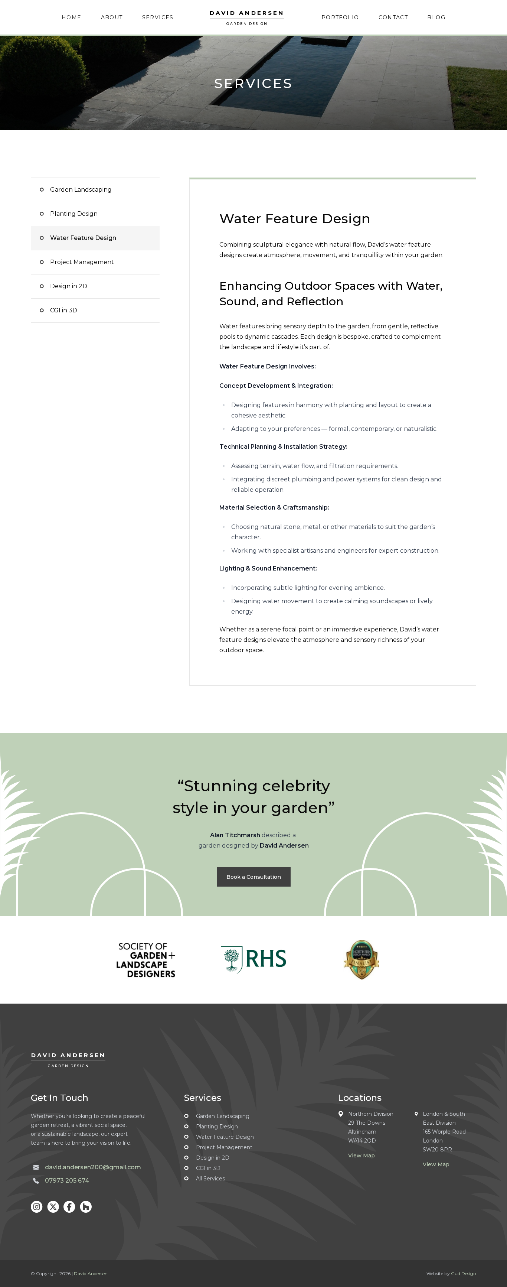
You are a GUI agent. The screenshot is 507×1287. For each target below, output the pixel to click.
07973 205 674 (67, 1180)
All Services (210, 1178)
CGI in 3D (63, 310)
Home (72, 17)
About (112, 17)
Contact (393, 17)
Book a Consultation (253, 877)
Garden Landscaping (81, 189)
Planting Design (74, 213)
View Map (361, 1155)
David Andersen (91, 1273)
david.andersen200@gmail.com (93, 1167)
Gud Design (463, 1273)
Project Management (82, 262)
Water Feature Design (83, 237)
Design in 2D (68, 286)
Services (158, 17)
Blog (436, 17)
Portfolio (340, 17)
